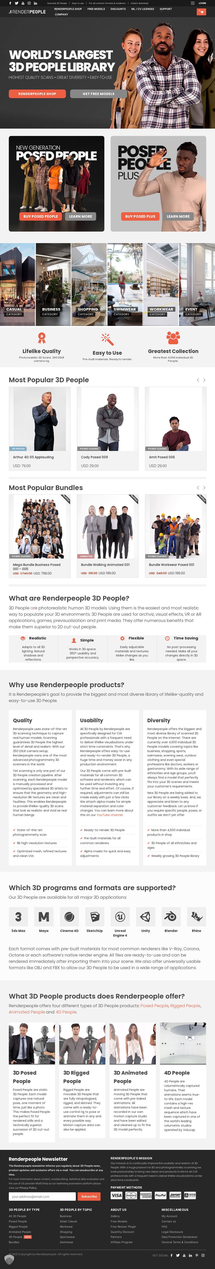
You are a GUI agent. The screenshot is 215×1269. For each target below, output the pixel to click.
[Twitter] (16, 3)
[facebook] (171, 1255)
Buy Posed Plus (140, 216)
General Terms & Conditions (180, 1242)
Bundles (14, 1242)
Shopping (66, 1231)
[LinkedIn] (35, 3)
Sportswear (67, 1237)
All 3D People (17, 1216)
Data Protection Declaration (180, 1237)
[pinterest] (197, 1255)
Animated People (27, 1012)
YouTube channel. (110, 815)
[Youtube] (184, 1255)
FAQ (164, 1226)
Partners (116, 1237)
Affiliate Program (121, 1242)
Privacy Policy (28, 1187)
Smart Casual (68, 1221)
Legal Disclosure (172, 1231)
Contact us (169, 1221)
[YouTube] (23, 3)
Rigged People (185, 1006)
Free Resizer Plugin (123, 1226)
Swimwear (66, 1242)
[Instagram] (29, 3)
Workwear (66, 1226)
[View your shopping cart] (201, 11)
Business (66, 1216)
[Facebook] (10, 3)
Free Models (119, 1221)
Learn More (80, 216)
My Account (169, 1216)
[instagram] (203, 1255)
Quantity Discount (122, 1231)
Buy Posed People (41, 216)
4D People (66, 1012)
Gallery (115, 1216)
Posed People (154, 1006)
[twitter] (178, 1255)
